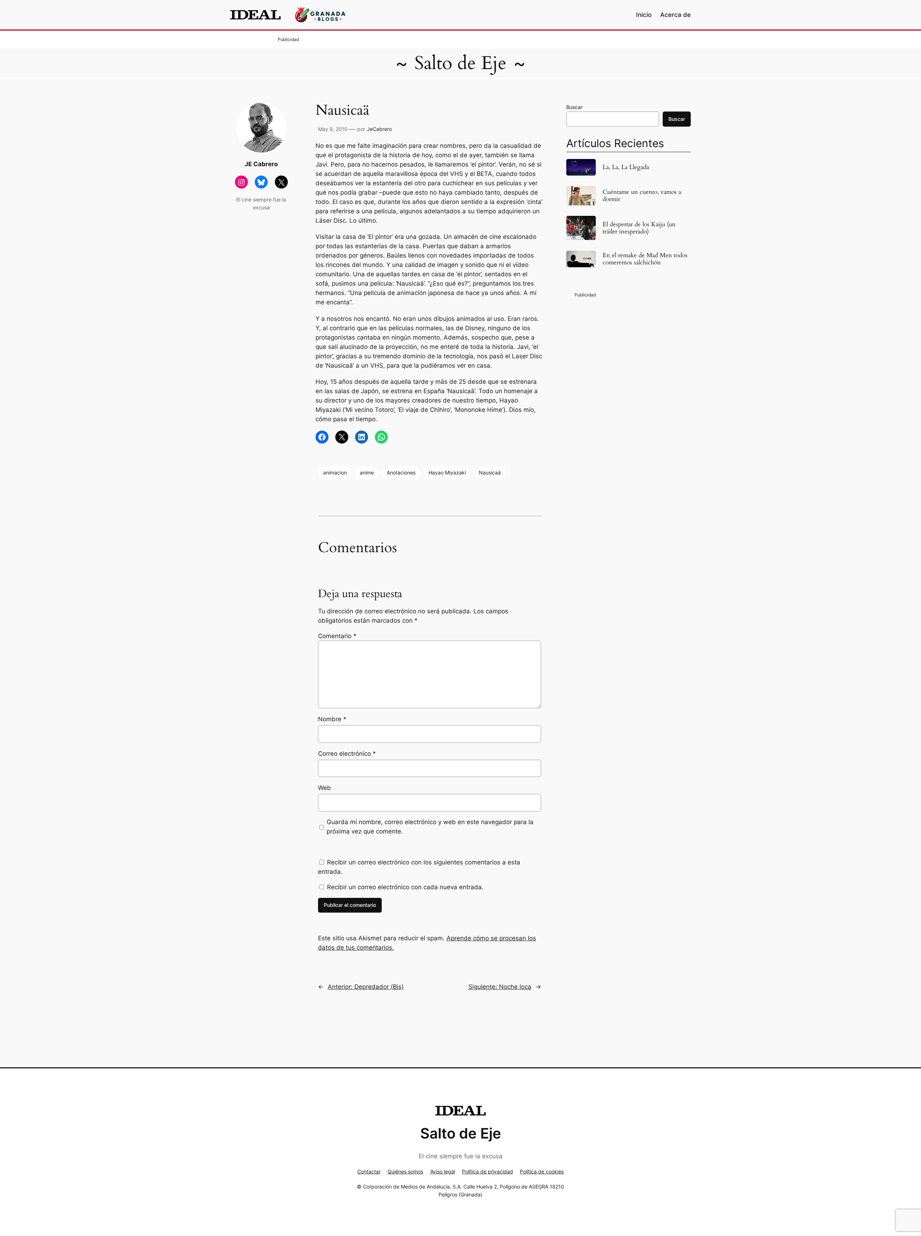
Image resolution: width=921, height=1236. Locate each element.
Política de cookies (542, 1171)
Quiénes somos (405, 1171)
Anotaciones (401, 472)
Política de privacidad (487, 1171)
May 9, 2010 (333, 129)
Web (324, 787)
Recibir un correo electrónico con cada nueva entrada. (405, 887)
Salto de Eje (460, 63)
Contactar (369, 1171)
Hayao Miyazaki (447, 472)
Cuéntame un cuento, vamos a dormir (642, 195)
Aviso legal (442, 1171)
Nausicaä (490, 472)
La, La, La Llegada (626, 167)
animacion (335, 472)
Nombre (332, 719)
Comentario (337, 636)
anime (367, 472)
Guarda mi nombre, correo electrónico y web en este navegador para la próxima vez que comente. (430, 826)
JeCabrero (379, 129)
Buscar (574, 107)
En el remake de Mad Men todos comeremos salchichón (645, 259)
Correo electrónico (347, 753)
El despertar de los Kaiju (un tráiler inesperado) (639, 228)
